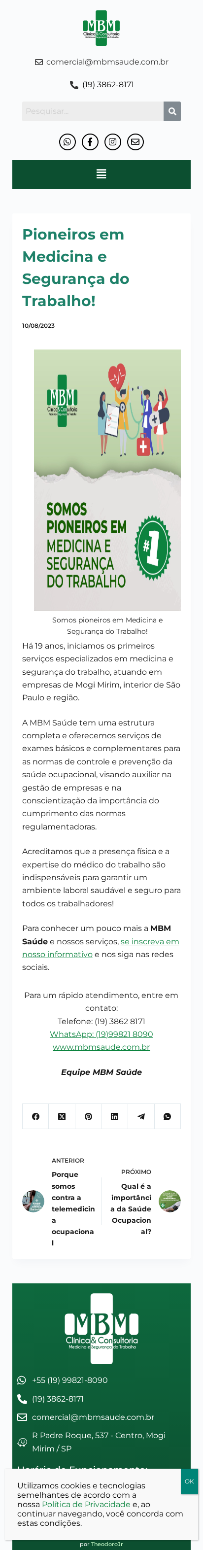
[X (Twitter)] (62, 1116)
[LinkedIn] (115, 1116)
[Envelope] (135, 142)
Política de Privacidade (86, 1504)
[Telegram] (141, 1116)
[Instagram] (112, 142)
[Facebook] (36, 1116)
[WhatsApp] (168, 1116)
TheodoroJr (107, 1544)
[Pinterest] (88, 1116)
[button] (101, 174)
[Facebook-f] (90, 142)
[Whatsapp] (67, 142)
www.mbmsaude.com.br (101, 1047)
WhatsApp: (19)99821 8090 (101, 1034)
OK (189, 1481)
